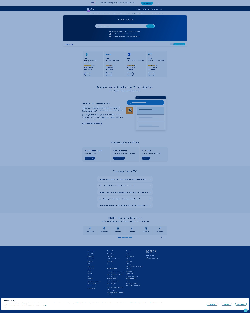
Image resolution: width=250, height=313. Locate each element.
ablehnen (24, 303)
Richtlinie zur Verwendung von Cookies (137, 302)
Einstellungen (79, 302)
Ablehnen (226, 304)
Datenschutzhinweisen (154, 302)
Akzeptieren (12, 305)
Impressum (5, 307)
